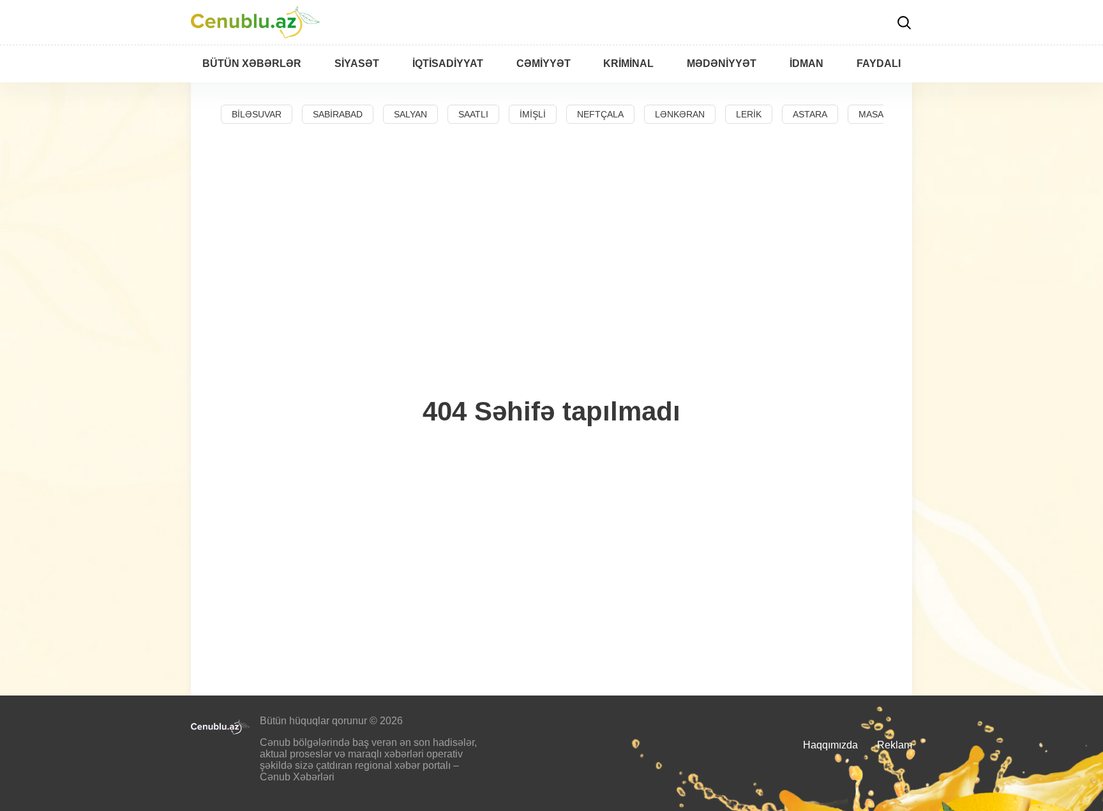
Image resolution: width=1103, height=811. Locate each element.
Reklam (894, 745)
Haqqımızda (830, 745)
